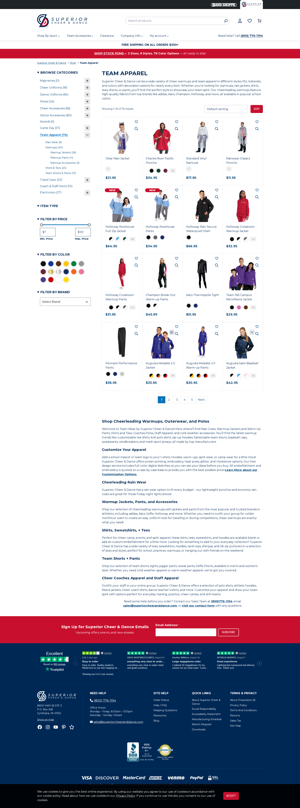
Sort (257, 109)
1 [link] (161, 399)
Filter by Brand (55, 292)
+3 (173, 170)
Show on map (45, 719)
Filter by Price (54, 219)
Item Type (49, 206)
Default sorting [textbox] (217, 109)
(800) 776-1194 (252, 35)
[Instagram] (47, 727)
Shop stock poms (109, 53)
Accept (231, 795)
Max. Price (82, 238)
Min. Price (46, 238)
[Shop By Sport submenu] (59, 36)
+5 (253, 375)
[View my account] (239, 20)
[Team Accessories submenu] (92, 36)
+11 (172, 375)
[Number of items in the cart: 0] (259, 20)
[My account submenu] (168, 36)
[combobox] (63, 301)
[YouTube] (55, 727)
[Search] (226, 21)
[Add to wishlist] (136, 121)
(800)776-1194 (221, 601)
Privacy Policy (125, 795)
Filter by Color (55, 254)
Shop (73, 62)
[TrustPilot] (71, 727)
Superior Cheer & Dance (51, 62)
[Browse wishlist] (249, 20)
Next (201, 399)
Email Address (167, 625)
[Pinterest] (63, 727)
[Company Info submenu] (142, 36)
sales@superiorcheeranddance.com (150, 605)
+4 (253, 239)
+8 (132, 239)
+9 (253, 307)
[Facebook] (39, 727)
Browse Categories (59, 73)
